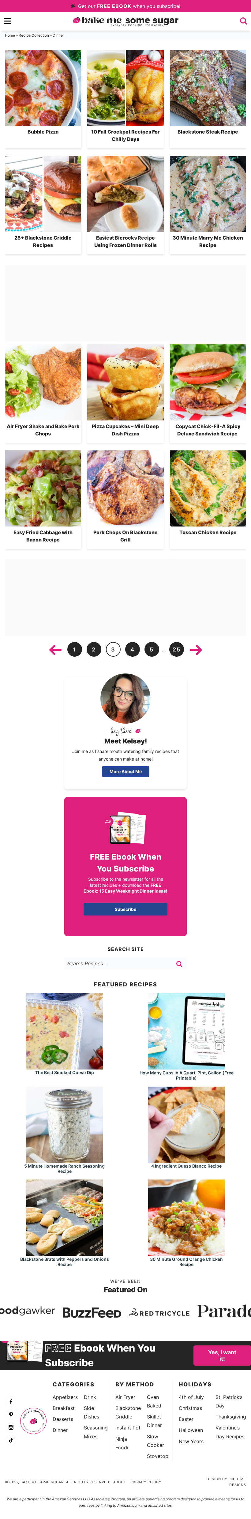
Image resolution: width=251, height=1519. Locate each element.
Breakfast (64, 1408)
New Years (191, 1441)
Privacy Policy (145, 1482)
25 (177, 649)
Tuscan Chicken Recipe (208, 532)
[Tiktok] (11, 1440)
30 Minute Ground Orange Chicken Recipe (186, 1262)
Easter (186, 1419)
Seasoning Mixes (96, 1432)
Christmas (190, 1408)
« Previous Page (55, 650)
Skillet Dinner (154, 1421)
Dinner (60, 1430)
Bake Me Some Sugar (125, 21)
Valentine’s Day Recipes (229, 1432)
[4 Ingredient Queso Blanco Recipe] (186, 1160)
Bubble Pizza (43, 132)
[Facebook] (11, 1402)
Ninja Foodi (121, 1443)
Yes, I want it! (222, 1355)
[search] (243, 21)
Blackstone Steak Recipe (208, 132)
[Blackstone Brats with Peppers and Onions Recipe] (64, 1253)
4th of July (191, 1397)
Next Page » (196, 650)
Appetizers (65, 1397)
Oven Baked (154, 1401)
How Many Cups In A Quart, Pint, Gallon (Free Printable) (187, 1075)
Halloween (191, 1430)
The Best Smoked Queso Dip (64, 1072)
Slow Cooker (155, 1440)
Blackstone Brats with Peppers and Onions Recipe (64, 1262)
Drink (90, 1397)
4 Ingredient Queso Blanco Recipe (186, 1166)
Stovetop (157, 1456)
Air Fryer (125, 1397)
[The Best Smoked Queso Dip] (64, 1066)
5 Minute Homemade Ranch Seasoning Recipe (64, 1168)
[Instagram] (11, 1427)
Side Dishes (91, 1412)
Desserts (63, 1419)
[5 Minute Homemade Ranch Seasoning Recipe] (64, 1160)
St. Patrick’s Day (228, 1401)
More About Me (126, 771)
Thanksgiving (230, 1417)
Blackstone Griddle (128, 1412)
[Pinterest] (11, 1415)
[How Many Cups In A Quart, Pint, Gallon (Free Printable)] (186, 1066)
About (119, 1482)
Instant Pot (127, 1428)
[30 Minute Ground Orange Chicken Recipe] (186, 1253)
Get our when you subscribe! (128, 6)
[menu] (7, 21)
